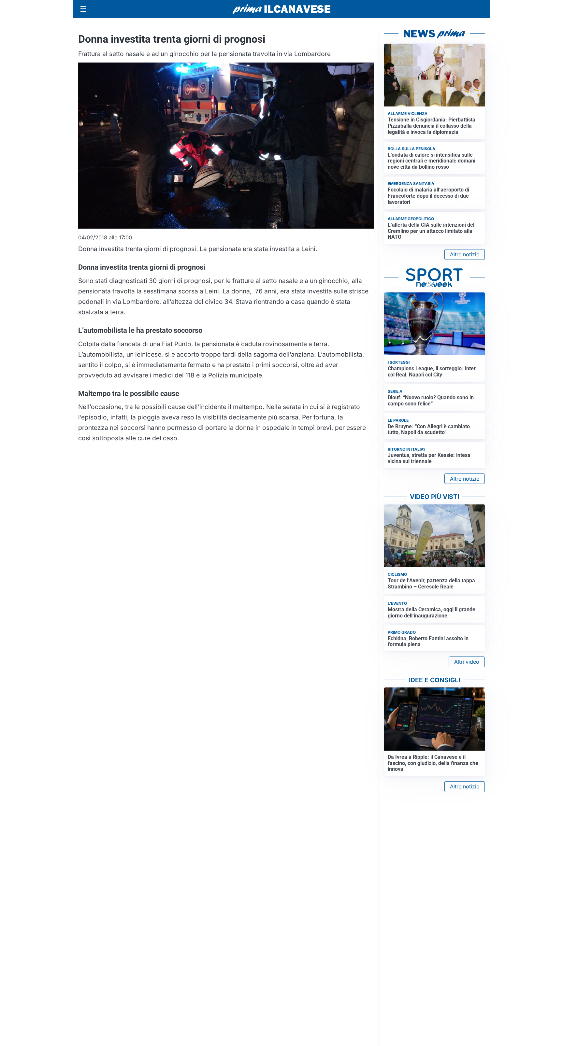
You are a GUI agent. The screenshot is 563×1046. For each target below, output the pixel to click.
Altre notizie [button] (464, 254)
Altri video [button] (466, 661)
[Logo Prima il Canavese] (281, 9)
